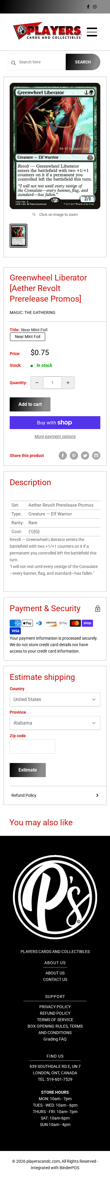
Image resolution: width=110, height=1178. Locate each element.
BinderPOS (69, 1167)
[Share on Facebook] (63, 455)
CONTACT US (55, 979)
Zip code (18, 736)
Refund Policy (23, 795)
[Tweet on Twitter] (85, 455)
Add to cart (30, 404)
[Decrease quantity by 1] (37, 383)
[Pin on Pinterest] (74, 455)
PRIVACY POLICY (55, 1006)
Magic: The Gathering (32, 312)
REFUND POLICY (55, 1013)
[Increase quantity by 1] (68, 383)
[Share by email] (96, 455)
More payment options (55, 436)
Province (18, 712)
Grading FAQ (55, 1039)
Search (83, 62)
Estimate (27, 770)
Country (17, 689)
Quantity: (18, 382)
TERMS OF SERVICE (55, 1019)
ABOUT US (55, 973)
